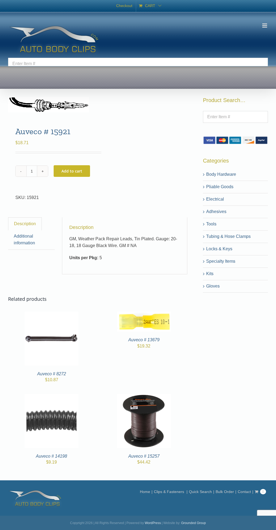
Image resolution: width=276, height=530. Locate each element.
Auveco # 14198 (51, 456)
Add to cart (71, 171)
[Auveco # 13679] (144, 314)
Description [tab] (25, 223)
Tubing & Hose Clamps (228, 236)
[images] (51, 104)
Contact (244, 492)
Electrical (215, 199)
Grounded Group (193, 523)
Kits (209, 273)
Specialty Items (220, 261)
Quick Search (200, 492)
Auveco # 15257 (144, 456)
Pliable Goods (219, 186)
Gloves (213, 286)
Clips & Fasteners (169, 492)
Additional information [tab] (24, 239)
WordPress (153, 523)
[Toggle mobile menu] (265, 25)
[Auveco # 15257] (144, 397)
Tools (211, 224)
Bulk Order (225, 492)
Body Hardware (221, 174)
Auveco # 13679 (144, 339)
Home (145, 492)
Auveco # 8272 (51, 374)
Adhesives (216, 211)
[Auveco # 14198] (51, 397)
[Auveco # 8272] (51, 314)
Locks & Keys (219, 249)
